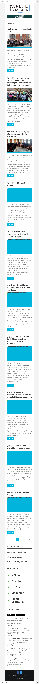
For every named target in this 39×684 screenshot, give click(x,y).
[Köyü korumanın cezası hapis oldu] (19, 41)
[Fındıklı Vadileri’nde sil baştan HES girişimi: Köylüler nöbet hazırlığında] (19, 246)
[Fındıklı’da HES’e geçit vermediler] (19, 195)
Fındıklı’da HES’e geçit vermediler (16, 184)
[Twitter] (21, 672)
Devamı (10, 70)
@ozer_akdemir (15, 659)
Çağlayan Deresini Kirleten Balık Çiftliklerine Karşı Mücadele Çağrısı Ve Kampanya (18, 340)
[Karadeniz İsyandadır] (19, 9)
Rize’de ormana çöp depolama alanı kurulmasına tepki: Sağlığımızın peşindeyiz (19, 394)
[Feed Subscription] (31, 24)
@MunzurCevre (15, 638)
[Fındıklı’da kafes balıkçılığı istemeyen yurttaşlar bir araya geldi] (19, 146)
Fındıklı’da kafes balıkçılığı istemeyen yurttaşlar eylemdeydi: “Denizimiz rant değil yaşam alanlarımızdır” (19, 81)
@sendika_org (14, 628)
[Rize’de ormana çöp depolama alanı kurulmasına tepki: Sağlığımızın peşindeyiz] (19, 407)
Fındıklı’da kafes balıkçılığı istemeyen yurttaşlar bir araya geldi (18, 133)
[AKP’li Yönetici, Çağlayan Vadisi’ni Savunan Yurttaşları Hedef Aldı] (19, 299)
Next (29, 539)
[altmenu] (19, 16)
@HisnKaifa (14, 649)
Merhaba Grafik (19, 678)
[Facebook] (18, 672)
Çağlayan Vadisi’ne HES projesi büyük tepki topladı (18, 446)
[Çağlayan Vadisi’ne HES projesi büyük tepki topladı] (19, 458)
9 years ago (10, 625)
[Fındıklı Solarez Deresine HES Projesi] (19, 504)
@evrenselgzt (14, 618)
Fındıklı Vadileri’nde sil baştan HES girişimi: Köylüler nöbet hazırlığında (19, 234)
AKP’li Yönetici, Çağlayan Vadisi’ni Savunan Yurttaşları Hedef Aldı (19, 287)
